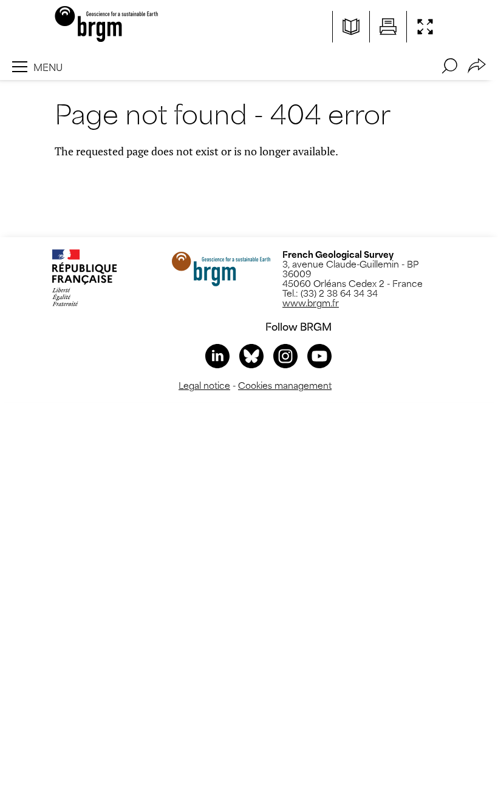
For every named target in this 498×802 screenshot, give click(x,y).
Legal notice (204, 385)
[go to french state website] (84, 277)
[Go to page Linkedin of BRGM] (217, 356)
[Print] (388, 26)
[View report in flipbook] (351, 26)
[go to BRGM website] (221, 268)
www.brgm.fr (310, 302)
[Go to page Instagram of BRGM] (285, 356)
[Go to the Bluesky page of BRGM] (251, 356)
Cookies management (285, 385)
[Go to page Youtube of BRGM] (319, 356)
